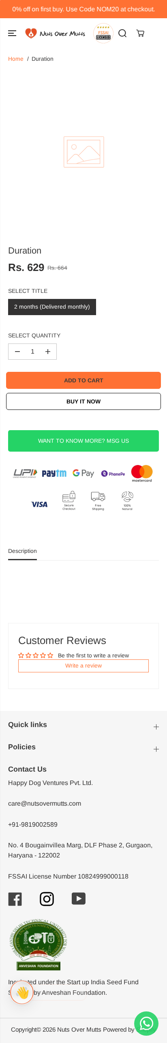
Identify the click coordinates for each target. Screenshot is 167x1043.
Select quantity (34, 335)
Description (22, 551)
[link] (83, 945)
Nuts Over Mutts (79, 1029)
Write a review (83, 665)
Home (16, 58)
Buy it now (83, 401)
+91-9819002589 (33, 824)
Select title (27, 291)
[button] (13, 33)
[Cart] (140, 33)
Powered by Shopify (129, 1029)
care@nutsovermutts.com (44, 803)
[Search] (122, 33)
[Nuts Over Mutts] (55, 33)
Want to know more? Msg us (83, 440)
